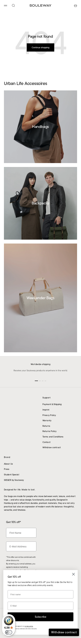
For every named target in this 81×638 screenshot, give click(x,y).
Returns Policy (49, 431)
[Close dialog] (73, 574)
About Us (8, 463)
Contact (46, 442)
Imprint (45, 409)
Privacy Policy (49, 415)
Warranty (46, 420)
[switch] (8, 632)
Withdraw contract (51, 447)
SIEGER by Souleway (14, 480)
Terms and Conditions (52, 436)
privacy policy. (29, 626)
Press (6, 469)
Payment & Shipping (52, 404)
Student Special (11, 474)
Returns (46, 425)
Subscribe (40, 616)
